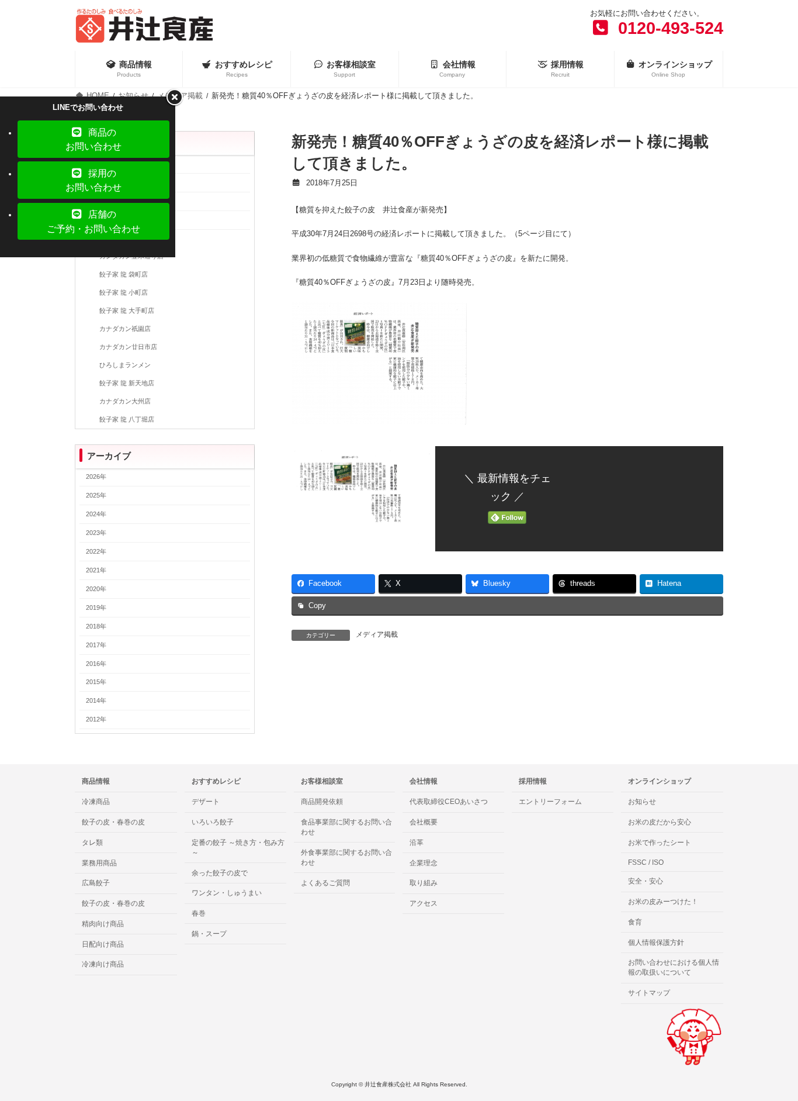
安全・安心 (645, 881)
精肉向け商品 (103, 924)
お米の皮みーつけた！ (663, 902)
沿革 (417, 842)
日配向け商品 (103, 944)
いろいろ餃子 (213, 822)
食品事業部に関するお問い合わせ (346, 827)
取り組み (424, 883)
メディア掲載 (377, 634)
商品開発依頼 (322, 802)
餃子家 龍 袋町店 (123, 274)
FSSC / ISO (646, 862)
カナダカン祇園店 (125, 328)
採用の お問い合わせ (93, 180)
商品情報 (96, 781)
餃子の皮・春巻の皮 (113, 822)
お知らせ (642, 802)
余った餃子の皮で (220, 873)
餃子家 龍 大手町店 (126, 311)
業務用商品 (99, 863)
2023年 (96, 533)
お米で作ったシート (659, 842)
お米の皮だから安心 (659, 822)
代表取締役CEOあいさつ (449, 802)
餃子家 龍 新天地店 (126, 382)
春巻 (199, 913)
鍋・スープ (209, 934)
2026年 (96, 477)
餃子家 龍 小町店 (123, 292)
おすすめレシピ (216, 781)
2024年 (96, 514)
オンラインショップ (659, 781)
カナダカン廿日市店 (128, 346)
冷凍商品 (96, 802)
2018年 (96, 626)
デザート (206, 802)
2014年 (96, 701)
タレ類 (92, 842)
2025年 (96, 495)
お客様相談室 (322, 781)
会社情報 (424, 781)
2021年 (96, 570)
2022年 (96, 551)
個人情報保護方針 (656, 942)
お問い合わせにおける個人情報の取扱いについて (673, 968)
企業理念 (424, 863)
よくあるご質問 (325, 883)
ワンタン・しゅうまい (227, 893)
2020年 (96, 588)
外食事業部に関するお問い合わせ (346, 857)
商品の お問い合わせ (93, 139)
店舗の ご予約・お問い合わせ (93, 221)
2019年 (96, 607)
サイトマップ (649, 993)
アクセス (424, 903)
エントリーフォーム (550, 802)
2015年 (96, 682)
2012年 (96, 719)
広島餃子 (96, 883)
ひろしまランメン (125, 364)
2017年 (96, 644)
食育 (635, 922)
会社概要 (424, 822)
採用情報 (533, 781)
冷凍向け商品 (103, 965)
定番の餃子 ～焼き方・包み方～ (238, 847)
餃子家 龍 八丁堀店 (126, 419)
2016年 (96, 663)
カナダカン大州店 (125, 401)
